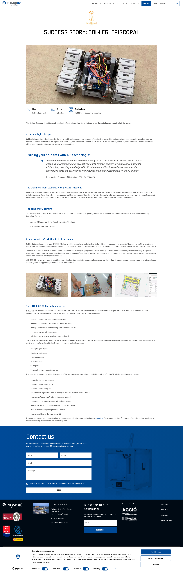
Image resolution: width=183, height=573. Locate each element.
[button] (12, 3)
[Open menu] (100, 3)
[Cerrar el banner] (175, 550)
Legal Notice (81, 484)
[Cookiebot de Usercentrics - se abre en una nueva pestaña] (18, 568)
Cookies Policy (67, 484)
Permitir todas (155, 552)
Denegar (156, 564)
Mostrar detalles (118, 569)
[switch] (66, 568)
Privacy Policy (55, 484)
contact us (99, 418)
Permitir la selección (155, 558)
